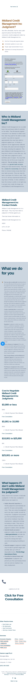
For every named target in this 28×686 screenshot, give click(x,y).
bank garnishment (11, 534)
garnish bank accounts (16, 164)
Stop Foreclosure (7, 628)
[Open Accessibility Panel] (3, 344)
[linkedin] (15, 678)
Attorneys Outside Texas (9, 630)
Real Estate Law (7, 624)
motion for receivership (11, 169)
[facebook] (12, 678)
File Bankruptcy (7, 626)
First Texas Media (20, 674)
